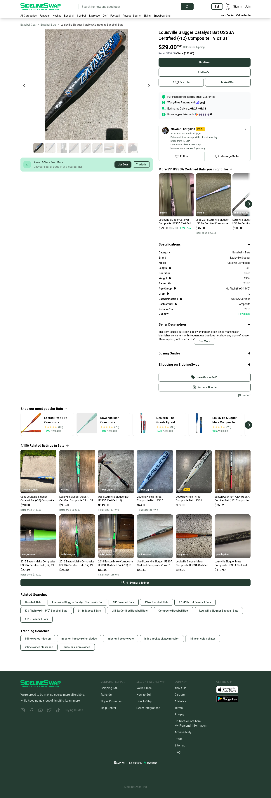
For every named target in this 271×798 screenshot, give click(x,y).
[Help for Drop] (167, 293)
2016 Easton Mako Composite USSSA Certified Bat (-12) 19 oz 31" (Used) (76, 563)
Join (248, 6)
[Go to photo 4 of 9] (74, 148)
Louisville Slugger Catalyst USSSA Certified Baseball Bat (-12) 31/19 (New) (249, 221)
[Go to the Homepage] (40, 6)
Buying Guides (74, 710)
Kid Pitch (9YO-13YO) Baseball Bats (46, 610)
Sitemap (180, 745)
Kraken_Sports (107, 489)
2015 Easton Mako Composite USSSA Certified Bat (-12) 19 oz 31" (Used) (37, 563)
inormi (163, 212)
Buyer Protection (111, 701)
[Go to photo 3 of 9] (62, 148)
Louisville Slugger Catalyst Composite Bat (77, 602)
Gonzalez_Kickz (30, 489)
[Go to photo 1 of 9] (38, 148)
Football (115, 15)
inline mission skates (203, 638)
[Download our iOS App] (230, 689)
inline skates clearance (39, 647)
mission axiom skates (77, 647)
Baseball (69, 15)
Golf (105, 15)
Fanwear (45, 15)
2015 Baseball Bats (36, 619)
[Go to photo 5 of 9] (86, 148)
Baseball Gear (28, 24)
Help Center (227, 15)
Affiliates (180, 701)
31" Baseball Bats (123, 602)
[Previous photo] (24, 85)
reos (179, 489)
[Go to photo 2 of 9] (50, 148)
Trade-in (141, 164)
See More (204, 341)
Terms (179, 708)
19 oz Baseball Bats (156, 602)
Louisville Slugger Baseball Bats (218, 610)
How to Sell (143, 694)
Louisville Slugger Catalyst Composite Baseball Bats (91, 24)
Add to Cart (204, 72)
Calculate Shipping (194, 47)
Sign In (237, 6)
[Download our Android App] (233, 698)
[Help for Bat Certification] (181, 298)
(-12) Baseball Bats (89, 610)
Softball (81, 15)
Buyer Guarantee (205, 96)
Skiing (147, 15)
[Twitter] (49, 711)
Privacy (179, 714)
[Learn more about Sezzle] (203, 114)
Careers (180, 694)
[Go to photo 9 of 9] (133, 148)
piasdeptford (222, 554)
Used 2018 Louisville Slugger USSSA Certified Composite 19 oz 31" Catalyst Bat (212, 221)
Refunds (106, 694)
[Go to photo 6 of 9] (97, 148)
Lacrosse (94, 15)
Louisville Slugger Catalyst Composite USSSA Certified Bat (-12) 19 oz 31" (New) (175, 221)
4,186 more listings (138, 582)
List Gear (123, 164)
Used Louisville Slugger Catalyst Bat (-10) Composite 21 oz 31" (37, 498)
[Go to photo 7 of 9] (109, 148)
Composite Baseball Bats (173, 610)
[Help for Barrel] (169, 283)
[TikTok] (58, 711)
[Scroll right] (248, 204)
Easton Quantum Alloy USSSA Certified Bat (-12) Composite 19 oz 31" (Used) (232, 498)
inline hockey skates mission (161, 638)
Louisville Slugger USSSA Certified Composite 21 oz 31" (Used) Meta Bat (76, 498)
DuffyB (219, 489)
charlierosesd (241, 212)
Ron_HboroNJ (29, 554)
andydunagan (68, 554)
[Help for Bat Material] (176, 303)
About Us (180, 688)
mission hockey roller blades (79, 638)
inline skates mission (38, 638)
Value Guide (243, 15)
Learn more (72, 700)
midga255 (182, 554)
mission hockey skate (120, 638)
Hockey (57, 15)
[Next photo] (149, 85)
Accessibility (183, 732)
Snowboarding (162, 15)
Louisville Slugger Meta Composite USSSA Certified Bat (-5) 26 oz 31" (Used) (192, 563)
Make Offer (227, 82)
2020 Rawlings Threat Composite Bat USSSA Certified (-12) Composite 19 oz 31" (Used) (153, 498)
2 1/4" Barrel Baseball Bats (195, 602)
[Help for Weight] (170, 278)
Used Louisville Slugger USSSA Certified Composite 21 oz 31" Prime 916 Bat (155, 563)
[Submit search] (187, 6)
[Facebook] (31, 711)
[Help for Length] (170, 267)
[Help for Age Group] (174, 288)
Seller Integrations (148, 708)
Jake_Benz (105, 554)
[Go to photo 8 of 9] (121, 148)
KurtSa (200, 212)
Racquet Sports (132, 15)
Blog (177, 752)
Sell (217, 6)
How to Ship (144, 701)
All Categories (28, 15)
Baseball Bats (48, 24)
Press (179, 739)
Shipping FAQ (109, 688)
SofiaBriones (145, 554)
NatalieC (65, 489)
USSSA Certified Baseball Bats (130, 610)
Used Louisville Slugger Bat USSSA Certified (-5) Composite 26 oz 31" (113, 498)
